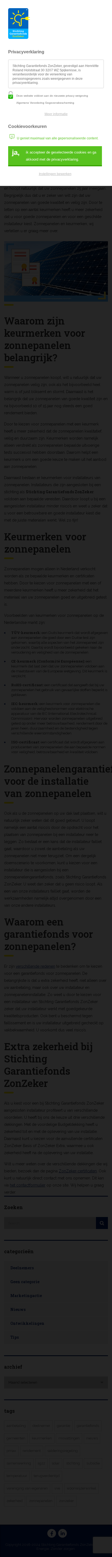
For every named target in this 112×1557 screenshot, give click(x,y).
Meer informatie (56, 114)
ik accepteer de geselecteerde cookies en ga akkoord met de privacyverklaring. (54, 154)
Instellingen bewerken (55, 174)
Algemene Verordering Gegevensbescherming (45, 102)
